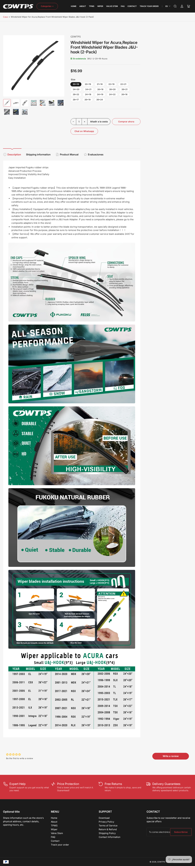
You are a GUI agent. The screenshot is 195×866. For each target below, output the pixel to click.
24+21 (88, 89)
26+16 (124, 94)
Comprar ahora (126, 121)
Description (14, 154)
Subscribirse (181, 832)
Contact (132, 6)
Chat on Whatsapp (84, 131)
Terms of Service (108, 825)
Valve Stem (112, 6)
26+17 (76, 99)
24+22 (112, 94)
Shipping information (38, 154)
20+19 (88, 84)
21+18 (100, 84)
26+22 (76, 94)
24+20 (76, 89)
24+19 (100, 94)
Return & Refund (108, 829)
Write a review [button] (171, 756)
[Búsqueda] (175, 6)
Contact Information (109, 837)
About (82, 6)
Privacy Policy (106, 821)
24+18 (88, 94)
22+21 (123, 84)
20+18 (76, 84)
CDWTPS (76, 36)
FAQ (122, 6)
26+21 (125, 89)
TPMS (91, 6)
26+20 (112, 89)
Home (73, 6)
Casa (5, 17)
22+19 (111, 84)
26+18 (100, 89)
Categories (46, 6)
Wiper (100, 6)
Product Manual (69, 154)
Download (104, 817)
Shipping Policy (107, 833)
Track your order (149, 6)
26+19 (87, 99)
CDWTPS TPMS (164, 862)
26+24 (99, 99)
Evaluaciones (95, 154)
